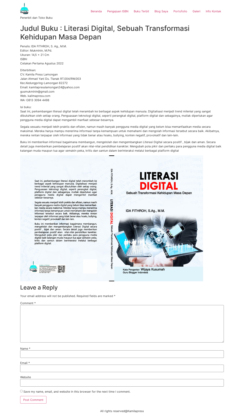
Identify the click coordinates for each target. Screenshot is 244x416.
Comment (28, 303)
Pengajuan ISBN (117, 11)
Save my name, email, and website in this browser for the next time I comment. (76, 391)
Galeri (196, 11)
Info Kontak (213, 11)
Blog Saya (161, 11)
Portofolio (180, 11)
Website (25, 377)
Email (25, 362)
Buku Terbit (141, 11)
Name (25, 348)
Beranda (96, 11)
